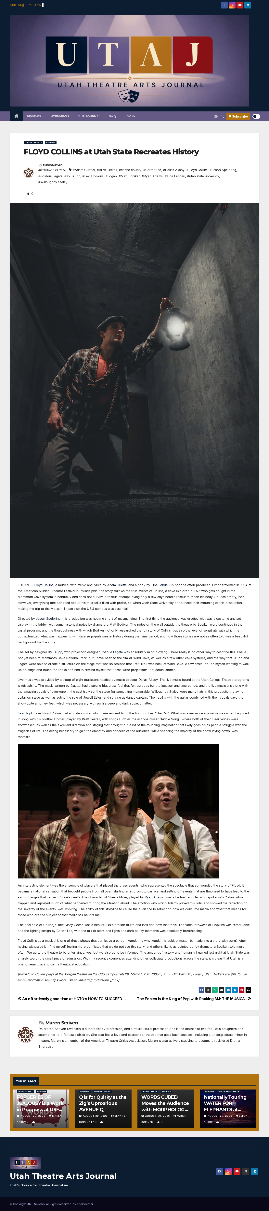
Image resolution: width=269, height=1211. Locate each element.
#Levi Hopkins (93, 176)
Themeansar (85, 1204)
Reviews (34, 116)
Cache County (33, 142)
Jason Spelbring (48, 618)
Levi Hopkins (27, 713)
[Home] (16, 116)
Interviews (59, 116)
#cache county (130, 170)
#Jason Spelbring (223, 170)
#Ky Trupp (72, 176)
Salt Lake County (228, 1091)
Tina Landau (160, 585)
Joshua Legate (112, 652)
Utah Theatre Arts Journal (63, 1176)
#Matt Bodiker (129, 176)
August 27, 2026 (220, 1115)
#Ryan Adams (152, 176)
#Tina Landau (175, 176)
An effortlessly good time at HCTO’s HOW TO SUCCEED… (73, 998)
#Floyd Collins (197, 170)
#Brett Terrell (107, 170)
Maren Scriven (53, 165)
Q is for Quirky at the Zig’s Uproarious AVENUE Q (103, 1103)
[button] (222, 116)
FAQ (112, 116)
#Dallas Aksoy (174, 170)
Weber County (102, 1091)
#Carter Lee (152, 170)
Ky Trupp (55, 652)
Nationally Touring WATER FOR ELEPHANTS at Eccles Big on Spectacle (225, 1109)
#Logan (111, 176)
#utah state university (203, 176)
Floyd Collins (43, 585)
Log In (130, 116)
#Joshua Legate (50, 176)
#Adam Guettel (84, 170)
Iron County (25, 1091)
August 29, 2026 (33, 1115)
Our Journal (89, 116)
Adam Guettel (117, 585)
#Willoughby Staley (52, 182)
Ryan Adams (154, 897)
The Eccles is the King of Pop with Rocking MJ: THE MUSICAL (192, 998)
